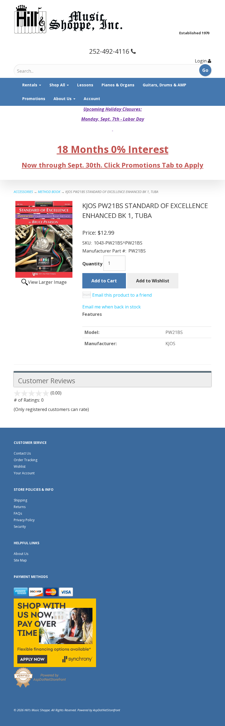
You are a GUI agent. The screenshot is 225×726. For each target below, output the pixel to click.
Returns (20, 506)
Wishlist (20, 466)
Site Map (20, 560)
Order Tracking (25, 460)
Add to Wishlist (152, 281)
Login (201, 61)
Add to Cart (104, 281)
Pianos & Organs (118, 84)
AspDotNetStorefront (106, 710)
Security (20, 526)
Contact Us (22, 453)
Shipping (20, 500)
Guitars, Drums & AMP (164, 84)
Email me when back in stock (111, 307)
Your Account (24, 473)
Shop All (57, 84)
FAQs (18, 513)
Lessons (85, 84)
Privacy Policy (24, 520)
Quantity (92, 264)
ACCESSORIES (23, 191)
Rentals (30, 84)
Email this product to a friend (122, 295)
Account (92, 98)
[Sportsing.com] (112, 19)
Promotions (33, 98)
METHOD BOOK (49, 191)
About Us (63, 98)
